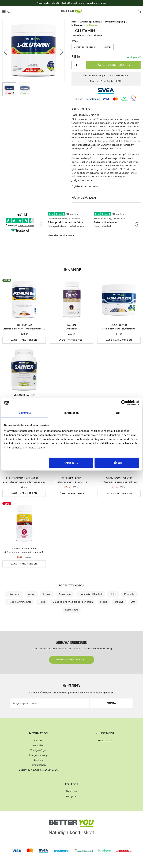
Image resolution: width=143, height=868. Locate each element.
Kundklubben (38, 765)
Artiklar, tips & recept (90, 22)
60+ (133, 602)
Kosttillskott (71, 610)
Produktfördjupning (115, 22)
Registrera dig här (71, 659)
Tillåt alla (116, 462)
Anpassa (69, 462)
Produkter (129, 594)
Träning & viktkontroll (90, 594)
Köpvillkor (38, 745)
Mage (103, 602)
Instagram (71, 796)
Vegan (31, 594)
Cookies (38, 760)
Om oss (38, 740)
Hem (74, 22)
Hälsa (113, 594)
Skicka (111, 703)
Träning (47, 594)
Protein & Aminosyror (19, 602)
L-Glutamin (77, 25)
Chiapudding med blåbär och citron (73, 602)
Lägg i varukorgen (113, 65)
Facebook (71, 791)
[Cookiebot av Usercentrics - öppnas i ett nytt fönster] (123, 402)
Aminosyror (65, 594)
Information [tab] (71, 412)
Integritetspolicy (38, 755)
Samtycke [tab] (25, 412)
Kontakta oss (105, 740)
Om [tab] (118, 412)
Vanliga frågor (38, 750)
